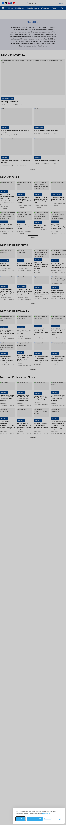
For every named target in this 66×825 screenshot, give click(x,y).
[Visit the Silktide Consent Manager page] (60, 819)
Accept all (20, 819)
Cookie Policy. (46, 813)
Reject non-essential (35, 819)
